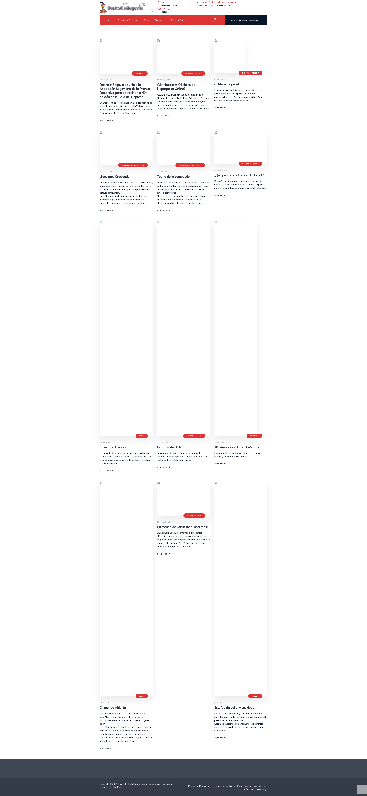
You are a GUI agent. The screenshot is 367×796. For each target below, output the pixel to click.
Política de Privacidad (199, 786)
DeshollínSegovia (128, 20)
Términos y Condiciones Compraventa (232, 786)
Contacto (160, 20)
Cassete (191, 515)
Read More (105, 120)
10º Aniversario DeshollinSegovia (237, 447)
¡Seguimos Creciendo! (115, 177)
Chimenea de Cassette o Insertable (182, 527)
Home (108, 20)
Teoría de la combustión (174, 177)
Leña (133, 165)
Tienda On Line (179, 20)
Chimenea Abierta (113, 708)
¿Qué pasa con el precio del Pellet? (239, 175)
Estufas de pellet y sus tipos (234, 708)
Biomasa (139, 73)
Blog (146, 20)
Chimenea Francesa (114, 447)
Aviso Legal (260, 786)
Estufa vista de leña (171, 447)
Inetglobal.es (134, 784)
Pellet (198, 73)
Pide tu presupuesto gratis (246, 20)
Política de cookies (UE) (254, 789)
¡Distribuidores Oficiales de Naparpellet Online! (176, 87)
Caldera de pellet (226, 84)
